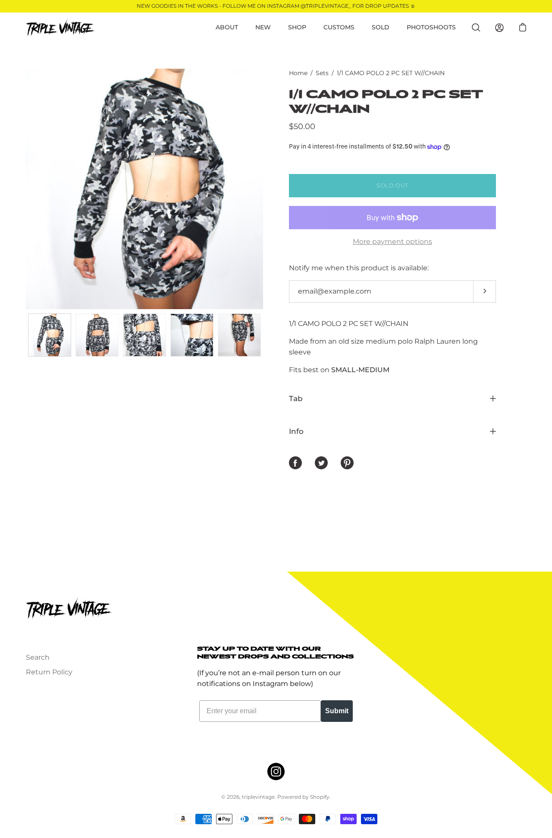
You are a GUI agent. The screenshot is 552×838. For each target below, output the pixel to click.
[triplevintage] (60, 27)
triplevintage (258, 797)
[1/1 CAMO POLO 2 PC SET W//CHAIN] (49, 335)
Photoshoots (431, 27)
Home (298, 73)
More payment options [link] (392, 241)
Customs (338, 27)
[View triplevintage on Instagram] (276, 771)
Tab (296, 398)
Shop (297, 27)
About (227, 27)
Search (38, 657)
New (263, 27)
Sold (380, 27)
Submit (336, 711)
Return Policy (49, 672)
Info (296, 431)
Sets (322, 73)
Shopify (319, 797)
